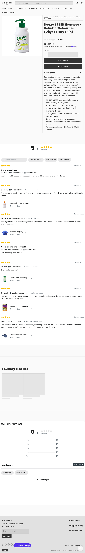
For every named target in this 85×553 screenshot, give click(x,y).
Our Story (5, 13)
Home (46, 17)
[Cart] (81, 3)
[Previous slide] (5, 35)
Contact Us (74, 520)
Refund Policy (75, 530)
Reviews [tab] (7, 465)
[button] (63, 60)
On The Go (43, 8)
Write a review (78, 464)
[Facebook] (9, 545)
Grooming (20, 8)
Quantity (46, 50)
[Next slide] (39, 35)
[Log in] (76, 3)
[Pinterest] (12, 545)
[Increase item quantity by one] (80, 54)
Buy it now (63, 66)
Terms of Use (68, 545)
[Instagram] (6, 545)
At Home (32, 8)
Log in (5, 550)
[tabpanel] (42, 249)
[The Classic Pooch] (7, 3)
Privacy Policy (78, 545)
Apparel (54, 8)
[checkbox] (64, 160)
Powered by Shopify (55, 550)
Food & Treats (67, 8)
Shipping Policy (76, 525)
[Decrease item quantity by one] (46, 54)
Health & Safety (7, 8)
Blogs (12, 13)
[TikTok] (3, 545)
